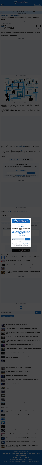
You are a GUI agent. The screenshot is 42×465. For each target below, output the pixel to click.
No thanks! (21, 241)
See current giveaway (21, 235)
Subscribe (28, 239)
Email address (14, 237)
